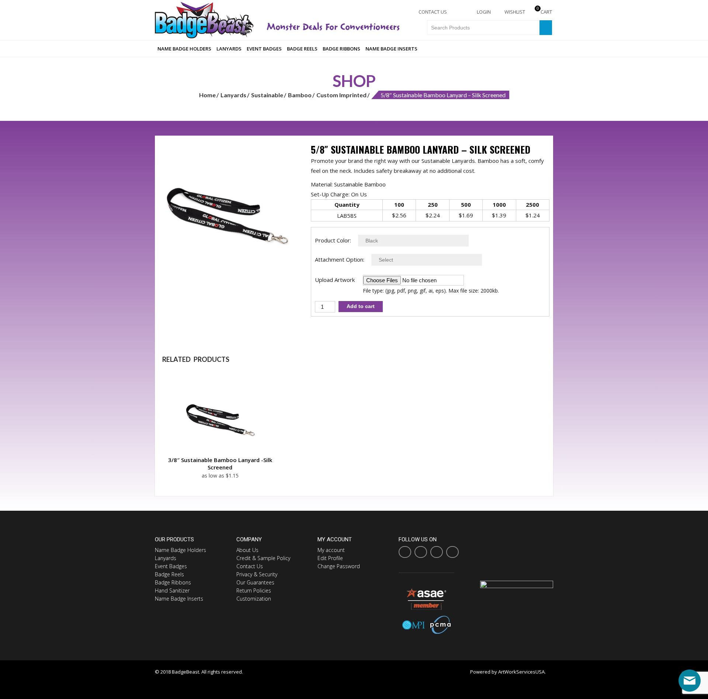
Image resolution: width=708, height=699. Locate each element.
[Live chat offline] (689, 681)
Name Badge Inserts (391, 48)
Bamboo (300, 94)
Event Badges (264, 48)
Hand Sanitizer (172, 590)
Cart (544, 11)
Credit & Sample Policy (263, 558)
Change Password (338, 566)
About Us (247, 549)
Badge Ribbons (341, 48)
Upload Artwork (335, 279)
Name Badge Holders (184, 48)
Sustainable (267, 94)
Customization (253, 598)
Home (207, 94)
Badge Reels (302, 48)
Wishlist (514, 11)
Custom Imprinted (341, 94)
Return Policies (253, 590)
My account (331, 549)
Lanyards (229, 48)
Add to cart (361, 306)
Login (483, 11)
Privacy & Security (256, 574)
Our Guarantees (255, 582)
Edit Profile (330, 558)
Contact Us (432, 11)
